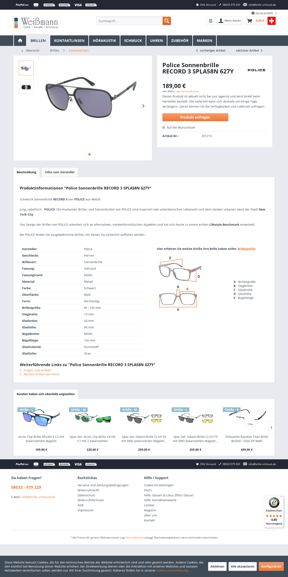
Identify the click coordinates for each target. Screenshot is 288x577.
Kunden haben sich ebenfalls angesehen (46, 394)
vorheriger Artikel (212, 50)
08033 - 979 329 (26, 487)
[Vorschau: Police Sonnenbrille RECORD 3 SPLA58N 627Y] (26, 68)
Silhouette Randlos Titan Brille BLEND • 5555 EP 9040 (246, 439)
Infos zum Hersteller (60, 172)
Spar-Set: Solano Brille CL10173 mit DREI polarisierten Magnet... (195, 439)
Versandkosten (135, 537)
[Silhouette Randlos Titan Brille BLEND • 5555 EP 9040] (246, 418)
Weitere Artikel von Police (41, 374)
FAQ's (148, 490)
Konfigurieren (271, 566)
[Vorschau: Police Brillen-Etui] (26, 87)
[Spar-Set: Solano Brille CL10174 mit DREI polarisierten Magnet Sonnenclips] (144, 418)
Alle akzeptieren (242, 566)
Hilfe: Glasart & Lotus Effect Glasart (169, 495)
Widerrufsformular (91, 500)
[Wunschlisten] (210, 21)
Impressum (86, 510)
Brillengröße (247, 249)
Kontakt (149, 520)
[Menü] (281, 497)
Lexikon (149, 505)
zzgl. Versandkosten (187, 91)
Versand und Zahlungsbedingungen (103, 485)
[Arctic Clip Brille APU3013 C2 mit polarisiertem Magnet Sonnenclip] (41, 418)
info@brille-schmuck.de (38, 497)
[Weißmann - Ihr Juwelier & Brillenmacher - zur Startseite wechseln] (36, 23)
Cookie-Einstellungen (159, 485)
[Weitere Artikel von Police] (256, 71)
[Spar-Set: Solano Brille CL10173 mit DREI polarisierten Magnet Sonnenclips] (195, 418)
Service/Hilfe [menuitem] (264, 13)
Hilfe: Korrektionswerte (160, 500)
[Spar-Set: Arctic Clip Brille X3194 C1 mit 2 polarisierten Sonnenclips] (92, 418)
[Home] (20, 40)
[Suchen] (167, 21)
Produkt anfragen (195, 117)
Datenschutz (86, 495)
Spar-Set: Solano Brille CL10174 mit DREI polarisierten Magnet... (144, 439)
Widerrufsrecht (88, 490)
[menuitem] (133, 21)
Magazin (150, 510)
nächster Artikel (248, 50)
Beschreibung (26, 172)
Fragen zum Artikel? (37, 370)
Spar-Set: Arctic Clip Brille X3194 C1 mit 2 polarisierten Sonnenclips (92, 439)
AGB (80, 505)
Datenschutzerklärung (172, 570)
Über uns (150, 515)
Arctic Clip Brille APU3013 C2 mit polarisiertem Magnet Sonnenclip (41, 439)
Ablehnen (217, 566)
